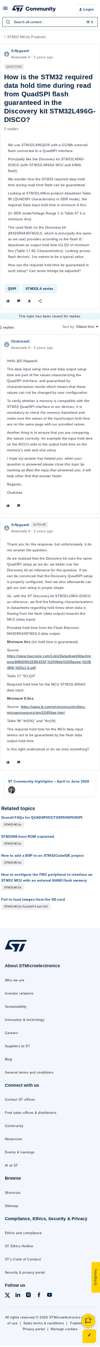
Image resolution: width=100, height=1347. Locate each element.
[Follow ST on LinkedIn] (18, 1295)
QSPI (12, 289)
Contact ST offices (20, 1099)
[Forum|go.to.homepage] (34, 9)
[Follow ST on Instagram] (28, 1295)
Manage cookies (64, 1329)
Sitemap (11, 1206)
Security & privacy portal (25, 1272)
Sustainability (16, 1006)
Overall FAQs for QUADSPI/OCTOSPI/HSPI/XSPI (42, 817)
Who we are (15, 980)
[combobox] (50, 22)
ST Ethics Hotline (19, 1246)
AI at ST (11, 1165)
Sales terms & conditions (43, 1323)
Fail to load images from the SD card (33, 899)
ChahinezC (20, 341)
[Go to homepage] (16, 951)
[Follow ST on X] (7, 1296)
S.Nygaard (20, 51)
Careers (11, 1033)
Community (14, 1126)
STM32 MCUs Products (26, 37)
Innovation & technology (24, 1020)
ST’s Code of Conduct (23, 1259)
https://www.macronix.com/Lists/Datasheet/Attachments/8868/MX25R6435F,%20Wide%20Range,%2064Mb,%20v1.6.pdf (49, 662)
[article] (50, 424)
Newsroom (13, 1139)
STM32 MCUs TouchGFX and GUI (26, 906)
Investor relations (19, 993)
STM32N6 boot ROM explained (27, 836)
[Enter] (8, 22)
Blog (8, 1059)
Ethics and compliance (23, 1233)
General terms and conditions (29, 1072)
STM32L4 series (39, 289)
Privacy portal (34, 1329)
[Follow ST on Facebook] (39, 1295)
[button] (5, 10)
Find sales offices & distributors (31, 1113)
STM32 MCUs (12, 824)
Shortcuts (12, 1193)
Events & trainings (20, 1152)
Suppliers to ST (17, 1046)
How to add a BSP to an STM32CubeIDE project (42, 855)
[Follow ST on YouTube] (49, 1295)
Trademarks (79, 1323)
